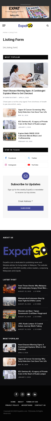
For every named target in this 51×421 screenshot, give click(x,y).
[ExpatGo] (25, 25)
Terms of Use (32, 402)
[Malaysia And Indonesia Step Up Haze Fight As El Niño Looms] (9, 301)
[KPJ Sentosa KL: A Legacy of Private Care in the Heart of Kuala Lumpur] (9, 124)
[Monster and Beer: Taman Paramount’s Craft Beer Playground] (9, 314)
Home (5, 32)
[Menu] (3, 25)
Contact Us (40, 405)
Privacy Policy (12, 405)
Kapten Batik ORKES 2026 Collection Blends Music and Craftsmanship (29, 135)
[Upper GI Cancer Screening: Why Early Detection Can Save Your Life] (9, 112)
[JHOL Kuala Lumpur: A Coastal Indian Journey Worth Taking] (9, 326)
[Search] (47, 25)
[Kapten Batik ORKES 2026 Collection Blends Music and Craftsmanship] (9, 136)
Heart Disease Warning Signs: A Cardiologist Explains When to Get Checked (32, 347)
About (21, 402)
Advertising (26, 405)
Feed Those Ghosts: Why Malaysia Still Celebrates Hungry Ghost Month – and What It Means (33, 288)
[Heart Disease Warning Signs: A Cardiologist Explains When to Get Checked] (25, 74)
